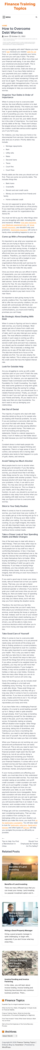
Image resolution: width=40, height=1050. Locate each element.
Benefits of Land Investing (16, 884)
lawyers (26, 828)
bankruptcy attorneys (19, 825)
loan (8, 52)
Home (4, 26)
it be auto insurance (28, 223)
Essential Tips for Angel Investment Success (16, 1004)
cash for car (31, 52)
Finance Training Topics (20, 6)
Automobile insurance (19, 230)
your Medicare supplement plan (14, 225)
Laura (6, 36)
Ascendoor (19, 1045)
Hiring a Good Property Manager (19, 930)
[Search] (36, 17)
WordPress (6, 1047)
